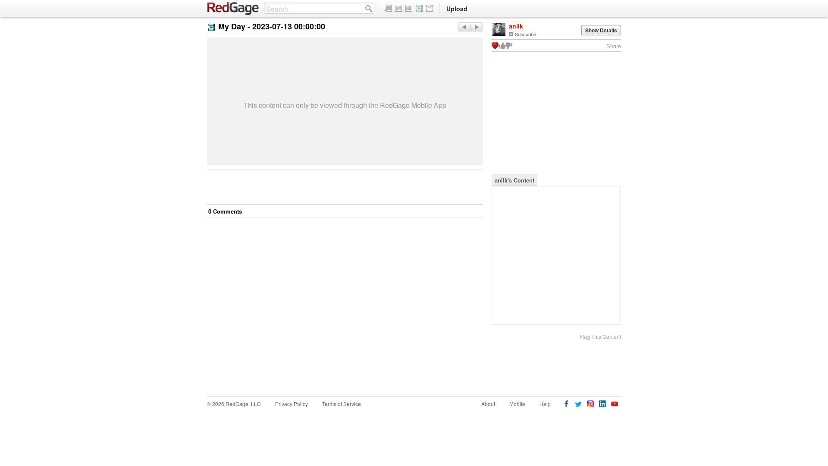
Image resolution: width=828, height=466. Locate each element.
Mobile (517, 403)
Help (545, 403)
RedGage (233, 9)
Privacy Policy (291, 403)
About (488, 403)
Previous (476, 26)
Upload (456, 8)
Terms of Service (341, 403)
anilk (516, 26)
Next (464, 26)
